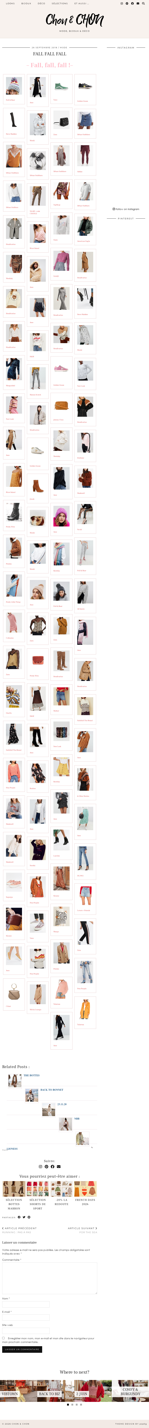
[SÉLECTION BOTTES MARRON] (14, 1189)
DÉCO (41, 3)
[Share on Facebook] (19, 1217)
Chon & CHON (74, 20)
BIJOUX (26, 3)
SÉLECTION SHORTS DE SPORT (38, 1204)
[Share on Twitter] (24, 1217)
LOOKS (10, 3)
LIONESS (12, 1149)
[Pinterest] (127, 3)
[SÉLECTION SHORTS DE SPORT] (37, 1189)
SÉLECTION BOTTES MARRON (14, 1204)
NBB (76, 1118)
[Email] (138, 3)
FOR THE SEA (82, 1230)
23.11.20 (62, 1104)
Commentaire (11, 1259)
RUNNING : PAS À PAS (19, 1230)
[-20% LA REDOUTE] (61, 1189)
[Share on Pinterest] (29, 1217)
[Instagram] (122, 3)
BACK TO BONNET (52, 1090)
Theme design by (131, 1424)
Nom (6, 1298)
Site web (7, 1324)
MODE (63, 47)
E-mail (7, 1311)
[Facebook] (132, 3)
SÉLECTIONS (60, 3)
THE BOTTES (32, 1075)
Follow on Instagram (127, 209)
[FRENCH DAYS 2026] (85, 1189)
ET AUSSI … (81, 3)
